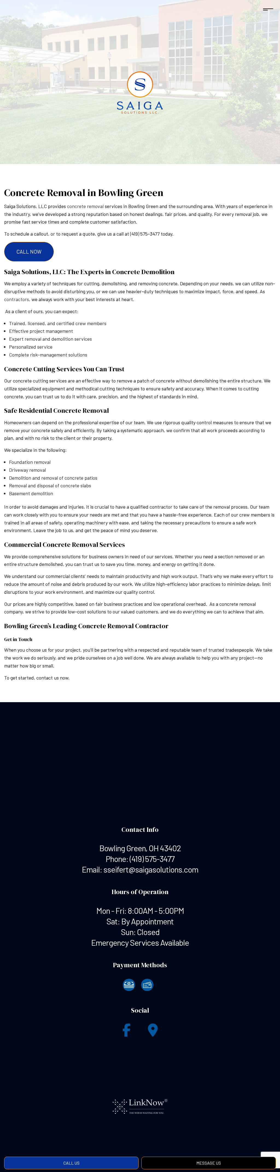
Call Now (29, 251)
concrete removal (85, 206)
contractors (16, 299)
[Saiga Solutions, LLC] (140, 92)
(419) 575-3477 (152, 859)
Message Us (208, 1162)
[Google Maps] (153, 1033)
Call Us (71, 1162)
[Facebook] (126, 1033)
